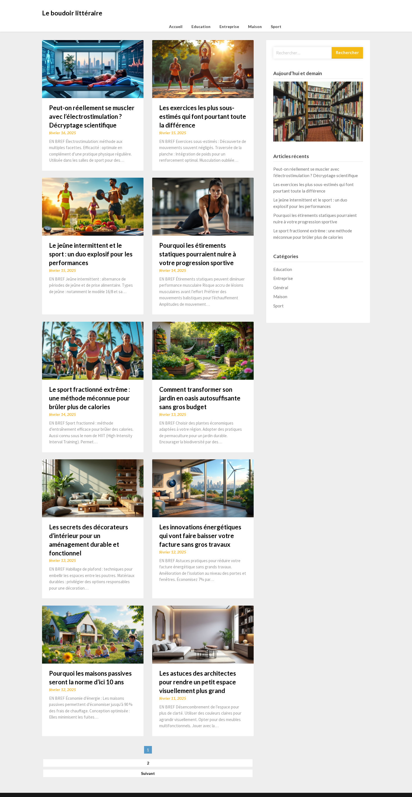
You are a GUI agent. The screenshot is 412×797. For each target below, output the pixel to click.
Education (200, 26)
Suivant (148, 773)
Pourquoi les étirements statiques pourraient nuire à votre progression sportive (197, 254)
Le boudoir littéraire (72, 13)
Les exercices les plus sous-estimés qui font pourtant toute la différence (202, 116)
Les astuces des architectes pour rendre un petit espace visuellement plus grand (197, 681)
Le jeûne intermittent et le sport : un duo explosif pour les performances (91, 254)
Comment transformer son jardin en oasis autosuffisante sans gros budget (199, 398)
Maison (255, 26)
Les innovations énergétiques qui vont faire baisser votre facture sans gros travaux (200, 535)
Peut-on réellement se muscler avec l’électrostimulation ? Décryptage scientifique (92, 116)
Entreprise (229, 26)
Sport (276, 26)
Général (280, 287)
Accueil (175, 26)
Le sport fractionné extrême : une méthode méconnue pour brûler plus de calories (89, 398)
